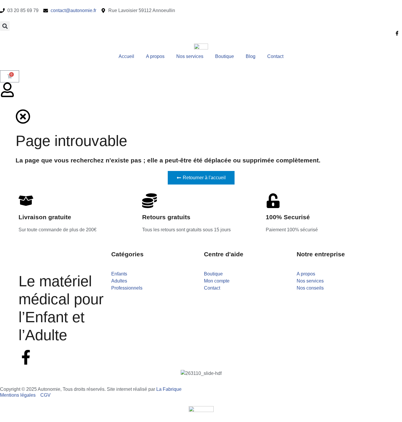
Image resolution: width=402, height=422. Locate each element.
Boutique (224, 56)
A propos (155, 56)
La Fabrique (169, 389)
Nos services (189, 56)
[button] (5, 26)
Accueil (126, 56)
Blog (250, 56)
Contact (275, 56)
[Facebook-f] (26, 357)
